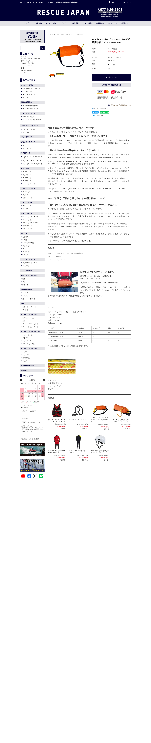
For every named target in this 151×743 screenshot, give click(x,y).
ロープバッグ (26, 172)
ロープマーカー (27, 178)
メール (108, 287)
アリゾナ (23, 72)
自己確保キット (27, 226)
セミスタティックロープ (29, 126)
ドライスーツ (26, 338)
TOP (49, 34)
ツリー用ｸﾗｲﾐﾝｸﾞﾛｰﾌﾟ (28, 137)
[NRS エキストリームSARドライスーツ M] (57, 442)
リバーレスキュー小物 (29, 348)
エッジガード (26, 175)
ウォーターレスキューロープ (31, 161)
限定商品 (24, 370)
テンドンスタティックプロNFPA (32, 120)
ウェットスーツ (27, 335)
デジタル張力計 (26, 270)
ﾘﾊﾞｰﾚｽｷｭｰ (25, 97)
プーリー (25, 249)
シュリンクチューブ (28, 184)
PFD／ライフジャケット (28, 63)
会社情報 (39, 23)
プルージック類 (26, 202)
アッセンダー (26, 246)
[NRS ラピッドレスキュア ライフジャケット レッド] (57, 410)
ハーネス (25, 293)
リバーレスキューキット (30, 327)
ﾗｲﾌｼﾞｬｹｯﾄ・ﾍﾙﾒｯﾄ (28, 318)
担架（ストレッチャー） (29, 275)
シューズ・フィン (28, 341)
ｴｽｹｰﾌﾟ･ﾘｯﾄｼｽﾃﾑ (27, 229)
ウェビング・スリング (29, 188)
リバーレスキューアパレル (30, 331)
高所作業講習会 (26, 102)
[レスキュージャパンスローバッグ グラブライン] (122, 410)
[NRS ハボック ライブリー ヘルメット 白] (100, 442)
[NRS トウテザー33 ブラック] (78, 410)
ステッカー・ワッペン (29, 307)
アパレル (25, 310)
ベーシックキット (28, 220)
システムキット (26, 213)
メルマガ (87, 23)
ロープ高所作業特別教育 (30, 106)
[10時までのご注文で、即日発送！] (63, 14)
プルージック (26, 206)
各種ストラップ (27, 198)
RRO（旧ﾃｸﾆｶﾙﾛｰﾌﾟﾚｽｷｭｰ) (31, 88)
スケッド (25, 282)
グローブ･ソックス (28, 344)
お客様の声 (100, 23)
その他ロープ (25, 153)
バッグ (24, 361)
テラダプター (26, 266)
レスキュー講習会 (27, 85)
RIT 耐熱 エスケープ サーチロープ (31, 58)
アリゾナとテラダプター (29, 259)
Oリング (25, 255)
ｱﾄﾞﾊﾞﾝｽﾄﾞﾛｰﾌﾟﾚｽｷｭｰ (29, 94)
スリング (25, 195)
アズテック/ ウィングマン (30, 223)
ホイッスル (26, 355)
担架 (23, 279)
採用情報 (75, 23)
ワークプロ (26, 132)
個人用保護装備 (26, 289)
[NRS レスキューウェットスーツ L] (78, 442)
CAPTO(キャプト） (28, 243)
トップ (26, 23)
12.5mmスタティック (27, 62)
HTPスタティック (28, 117)
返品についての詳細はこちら (121, 105)
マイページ (115, 2)
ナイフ (24, 352)
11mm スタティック (27, 60)
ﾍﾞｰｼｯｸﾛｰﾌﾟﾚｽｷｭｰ (28, 91)
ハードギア (25, 233)
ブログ (63, 23)
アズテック (24, 67)
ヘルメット (26, 296)
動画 (51, 23)
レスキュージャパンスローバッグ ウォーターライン (99, 420)
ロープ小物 (25, 168)
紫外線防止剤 (26, 358)
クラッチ (23, 57)
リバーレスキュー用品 (62, 34)
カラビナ (25, 237)
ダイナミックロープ (28, 142)
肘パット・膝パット (28, 299)
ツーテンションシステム (30, 217)
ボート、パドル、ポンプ (30, 324)
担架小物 (25, 285)
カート (128, 2)
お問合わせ (124, 23)
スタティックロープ (28, 113)
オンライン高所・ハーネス (31, 109)
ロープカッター (27, 181)
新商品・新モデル (27, 365)
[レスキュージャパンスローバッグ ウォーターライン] (100, 410)
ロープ (24, 145)
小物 (22, 303)
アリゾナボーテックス (29, 263)
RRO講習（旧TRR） (27, 70)
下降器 (24, 240)
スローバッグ (78, 34)
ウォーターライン (26, 65)
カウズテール (26, 148)
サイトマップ (112, 23)
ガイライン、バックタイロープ (32, 164)
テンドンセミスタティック (31, 129)
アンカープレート (28, 252)
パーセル (25, 209)
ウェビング (26, 192)
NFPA (23, 69)
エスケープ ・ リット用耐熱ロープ (32, 157)
